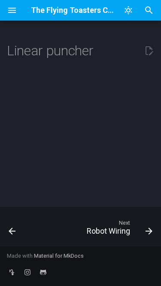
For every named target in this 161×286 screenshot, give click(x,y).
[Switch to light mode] (128, 10)
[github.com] (43, 272)
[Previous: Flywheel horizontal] (12, 229)
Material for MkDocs (59, 256)
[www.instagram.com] (27, 272)
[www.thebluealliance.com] (12, 272)
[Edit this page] (149, 51)
